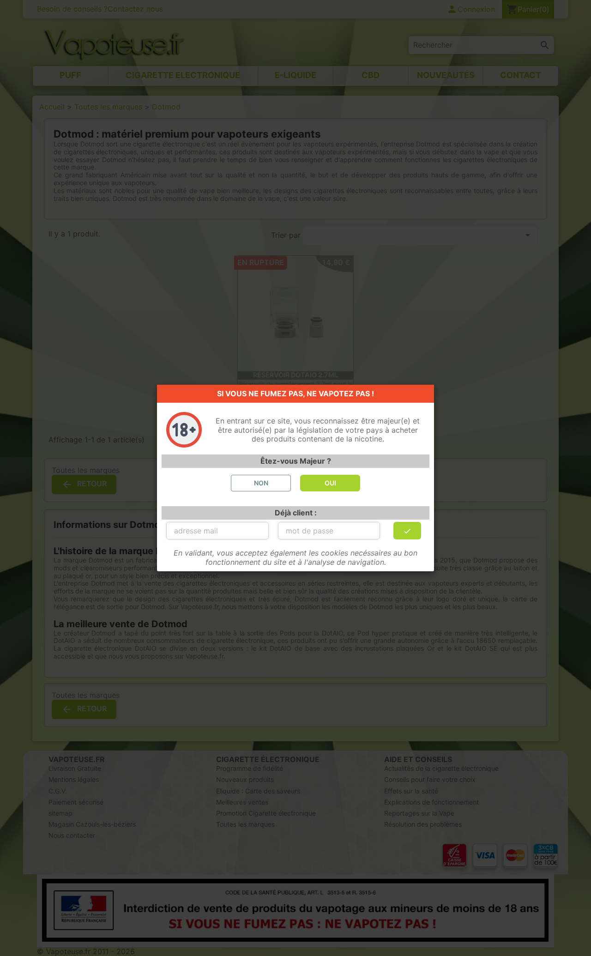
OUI (330, 483)
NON (261, 483)
